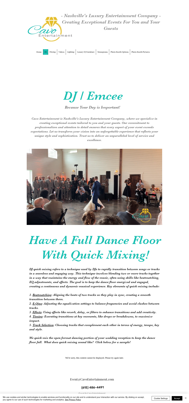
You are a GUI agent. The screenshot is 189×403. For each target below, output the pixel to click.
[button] (158, 222)
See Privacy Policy (73, 399)
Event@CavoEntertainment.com (92, 379)
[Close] (185, 398)
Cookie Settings (161, 398)
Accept (177, 398)
